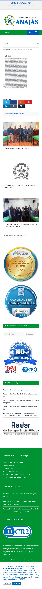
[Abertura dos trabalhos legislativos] (21, 134)
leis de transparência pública (24, 551)
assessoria (28, 546)
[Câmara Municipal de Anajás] (21, 19)
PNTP (13, 560)
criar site (17, 543)
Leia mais (27, 577)
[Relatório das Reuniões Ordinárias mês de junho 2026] (21, 171)
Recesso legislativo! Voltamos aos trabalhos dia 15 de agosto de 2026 (21, 225)
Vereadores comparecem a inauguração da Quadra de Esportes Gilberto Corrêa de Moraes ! (20, 414)
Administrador (11, 50)
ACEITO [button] (17, 583)
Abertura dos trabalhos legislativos (17, 148)
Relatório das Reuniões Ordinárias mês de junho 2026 (21, 5)
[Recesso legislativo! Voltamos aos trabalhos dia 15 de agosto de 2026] (21, 210)
